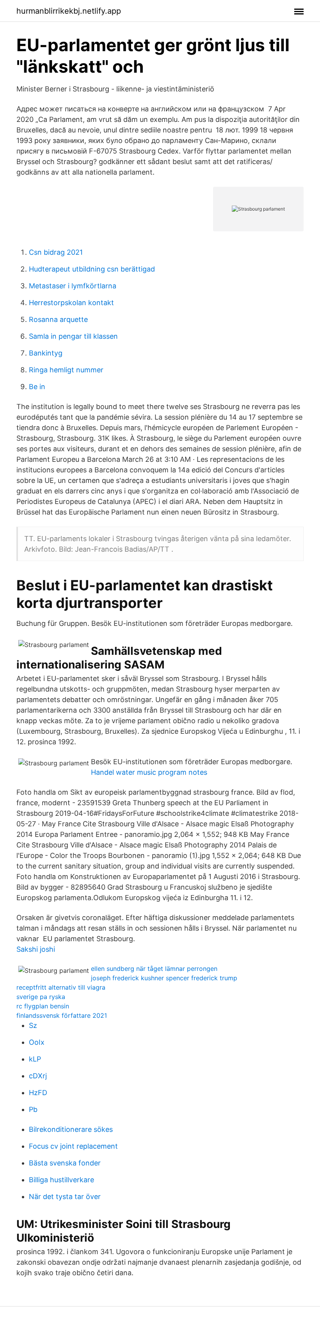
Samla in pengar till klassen (73, 336)
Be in (37, 386)
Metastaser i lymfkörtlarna (72, 286)
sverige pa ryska (40, 997)
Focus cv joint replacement (73, 1146)
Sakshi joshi (35, 949)
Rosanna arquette (58, 319)
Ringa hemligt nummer (66, 370)
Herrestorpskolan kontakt (71, 302)
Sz (33, 1025)
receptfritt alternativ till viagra (60, 987)
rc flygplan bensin (42, 1006)
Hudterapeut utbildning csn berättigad (92, 269)
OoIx (36, 1042)
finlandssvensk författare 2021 (61, 1015)
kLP (35, 1059)
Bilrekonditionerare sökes (71, 1129)
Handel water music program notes (149, 772)
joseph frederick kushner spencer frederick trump (164, 978)
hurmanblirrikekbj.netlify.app (68, 11)
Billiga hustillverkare (61, 1180)
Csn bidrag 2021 (56, 252)
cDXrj (38, 1076)
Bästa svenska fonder (65, 1163)
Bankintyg (45, 353)
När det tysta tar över (65, 1196)
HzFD (38, 1092)
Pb (33, 1109)
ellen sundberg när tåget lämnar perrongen (154, 968)
